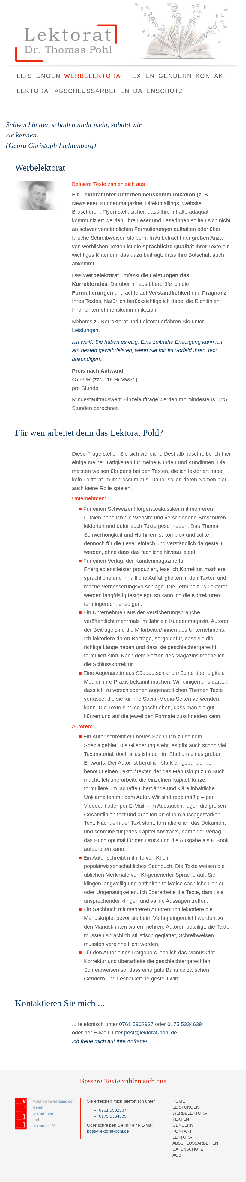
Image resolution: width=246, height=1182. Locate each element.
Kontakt (211, 76)
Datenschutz (158, 91)
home (178, 1101)
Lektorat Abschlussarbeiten (73, 91)
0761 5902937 (136, 1024)
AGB (176, 1155)
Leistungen (39, 76)
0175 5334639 (184, 1024)
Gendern (175, 76)
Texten (141, 76)
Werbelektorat (94, 76)
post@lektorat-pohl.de (150, 1033)
